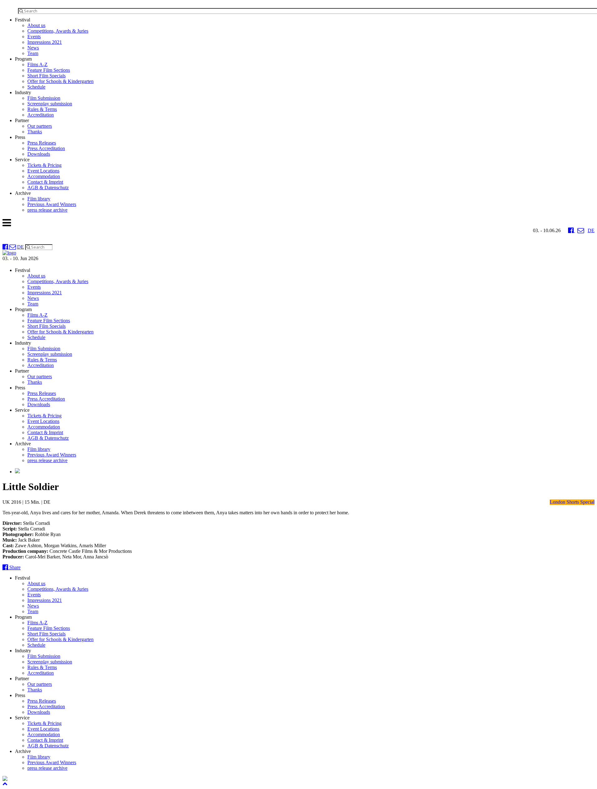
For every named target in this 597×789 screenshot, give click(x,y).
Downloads (38, 154)
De (591, 230)
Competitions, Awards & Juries (57, 31)
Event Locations (43, 170)
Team (32, 53)
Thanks (34, 131)
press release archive (47, 210)
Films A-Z (37, 64)
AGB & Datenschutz (48, 187)
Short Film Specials (46, 75)
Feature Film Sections (48, 70)
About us (36, 25)
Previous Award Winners (51, 204)
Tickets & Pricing (44, 165)
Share (14, 567)
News (33, 47)
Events (34, 36)
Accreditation (40, 114)
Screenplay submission (49, 103)
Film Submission (43, 98)
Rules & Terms (42, 109)
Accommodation (43, 176)
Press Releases (41, 142)
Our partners (39, 126)
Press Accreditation (46, 148)
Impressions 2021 (44, 42)
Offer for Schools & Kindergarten (60, 81)
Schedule (36, 86)
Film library (38, 198)
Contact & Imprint (45, 182)
